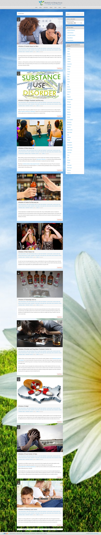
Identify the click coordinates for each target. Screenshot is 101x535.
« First (29, 529)
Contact (64, 7)
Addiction (45, 533)
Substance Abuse (22, 51)
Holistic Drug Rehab (94, 533)
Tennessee (69, 152)
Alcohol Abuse (49, 48)
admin (37, 51)
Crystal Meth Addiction (71, 35)
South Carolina (69, 147)
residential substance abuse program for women (31, 163)
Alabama (68, 48)
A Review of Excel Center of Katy (27, 454)
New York (69, 127)
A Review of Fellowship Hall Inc (27, 300)
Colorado (68, 61)
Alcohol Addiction (56, 48)
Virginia (68, 162)
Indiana (68, 81)
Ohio (68, 134)
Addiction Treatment (42, 48)
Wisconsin (69, 170)
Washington (69, 165)
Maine (68, 94)
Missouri (68, 109)
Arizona (68, 53)
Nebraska (69, 114)
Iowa (68, 84)
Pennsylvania (69, 142)
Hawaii (68, 74)
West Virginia (69, 167)
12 (43, 529)
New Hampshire (70, 119)
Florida (68, 69)
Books (51, 7)
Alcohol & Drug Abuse (70, 21)
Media (40, 7)
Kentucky (69, 89)
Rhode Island (69, 145)
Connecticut (69, 64)
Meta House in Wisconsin (41, 159)
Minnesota (69, 104)
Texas (68, 155)
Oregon (68, 139)
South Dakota (69, 150)
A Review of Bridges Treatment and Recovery (30, 100)
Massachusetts (69, 99)
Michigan (69, 102)
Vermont (68, 160)
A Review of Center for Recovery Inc (28, 202)
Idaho (68, 76)
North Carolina (69, 129)
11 (41, 529)
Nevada (68, 117)
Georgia (68, 71)
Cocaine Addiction (26, 533)
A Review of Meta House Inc (26, 148)
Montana (68, 112)
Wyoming (68, 172)
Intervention (21, 153)
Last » (56, 529)
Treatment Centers (29, 51)
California (69, 59)
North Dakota (69, 132)
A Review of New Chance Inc (26, 252)
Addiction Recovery (22, 48)
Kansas (68, 86)
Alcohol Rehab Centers (22, 104)
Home (36, 7)
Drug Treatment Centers (56, 104)
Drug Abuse (37, 104)
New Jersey (69, 122)
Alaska (68, 51)
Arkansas (68, 56)
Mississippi (69, 107)
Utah (68, 157)
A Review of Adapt (23, 406)
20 (47, 529)
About (60, 7)
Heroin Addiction (70, 40)
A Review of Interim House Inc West (28, 46)
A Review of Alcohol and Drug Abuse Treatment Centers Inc (34, 349)
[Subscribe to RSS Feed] (7, 534)
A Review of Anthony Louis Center (27, 509)
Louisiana (69, 91)
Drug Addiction (43, 104)
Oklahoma (69, 137)
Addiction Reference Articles (32, 48)
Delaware (69, 66)
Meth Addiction (32, 533)
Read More (60, 68)
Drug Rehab (49, 104)
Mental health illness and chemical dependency (26, 466)
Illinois (68, 79)
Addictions (46, 7)
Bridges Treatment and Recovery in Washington (26, 111)
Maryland (69, 97)
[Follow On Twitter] (3, 534)
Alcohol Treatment (31, 104)
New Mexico (69, 124)
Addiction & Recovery (71, 30)
